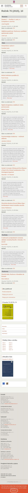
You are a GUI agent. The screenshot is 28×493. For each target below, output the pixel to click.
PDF (14, 28)
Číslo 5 (4, 349)
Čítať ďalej (11, 68)
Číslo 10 (11, 349)
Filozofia (8, 5)
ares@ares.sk (7, 449)
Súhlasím (14, 490)
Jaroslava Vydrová (6, 141)
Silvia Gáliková (5, 279)
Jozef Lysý (4, 35)
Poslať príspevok (6, 291)
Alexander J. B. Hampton (7, 174)
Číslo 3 (4, 346)
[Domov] (2, 5)
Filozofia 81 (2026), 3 (7, 359)
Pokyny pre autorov (7, 294)
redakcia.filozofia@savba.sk (10, 403)
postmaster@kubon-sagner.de (11, 459)
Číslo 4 (4, 348)
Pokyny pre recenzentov (8, 297)
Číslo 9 (10, 348)
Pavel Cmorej (4, 78)
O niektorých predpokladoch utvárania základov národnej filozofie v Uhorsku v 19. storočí (13, 240)
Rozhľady (4, 331)
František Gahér (5, 48)
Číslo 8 (10, 346)
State (3, 328)
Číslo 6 (10, 343)
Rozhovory (4, 333)
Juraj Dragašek (5, 24)
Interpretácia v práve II (7, 45)
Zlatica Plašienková (6, 208)
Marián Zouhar (5, 109)
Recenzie (4, 326)
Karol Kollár (4, 244)
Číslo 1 (4, 343)
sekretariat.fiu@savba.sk (10, 424)
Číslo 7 (10, 344)
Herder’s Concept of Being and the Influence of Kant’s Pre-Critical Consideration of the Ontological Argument (13, 170)
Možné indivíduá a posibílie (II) (10, 75)
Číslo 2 (4, 344)
